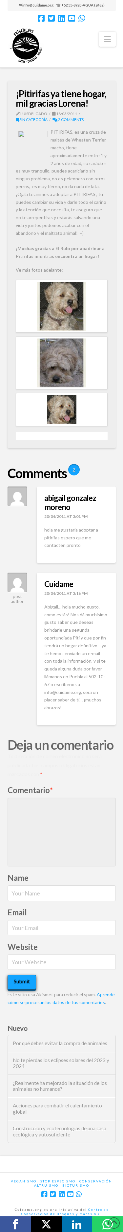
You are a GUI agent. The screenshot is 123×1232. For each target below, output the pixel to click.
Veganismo (23, 1181)
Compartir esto (77, 1224)
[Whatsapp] (81, 18)
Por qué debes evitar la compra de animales (60, 1043)
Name (18, 877)
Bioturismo (75, 1185)
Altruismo (46, 1185)
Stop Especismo (57, 1181)
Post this (46, 1224)
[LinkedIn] (61, 18)
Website (23, 947)
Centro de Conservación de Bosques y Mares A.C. (65, 1212)
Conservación (95, 1181)
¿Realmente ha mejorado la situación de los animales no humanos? (60, 1086)
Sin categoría (33, 119)
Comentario (30, 790)
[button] (107, 39)
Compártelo (15, 1224)
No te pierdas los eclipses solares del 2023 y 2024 (61, 1063)
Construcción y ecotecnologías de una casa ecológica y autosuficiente (59, 1131)
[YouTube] (71, 18)
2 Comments (70, 119)
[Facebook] (41, 18)
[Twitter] (51, 18)
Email (17, 912)
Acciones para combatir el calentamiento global (57, 1109)
